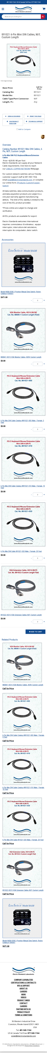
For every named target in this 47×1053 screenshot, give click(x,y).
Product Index (23, 1000)
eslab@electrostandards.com (20, 180)
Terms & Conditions (23, 1015)
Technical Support (35, 121)
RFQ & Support (23, 986)
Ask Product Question (14, 122)
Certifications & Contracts (23, 983)
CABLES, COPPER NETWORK (18, 168)
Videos (23, 997)
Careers (23, 991)
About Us (23, 988)
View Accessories (14, 116)
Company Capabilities (23, 980)
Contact (23, 1003)
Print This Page (35, 116)
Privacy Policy (23, 1012)
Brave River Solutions (32, 1045)
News (23, 994)
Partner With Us (23, 1009)
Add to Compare (24, 129)
